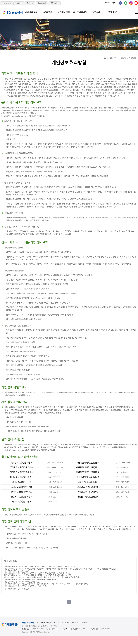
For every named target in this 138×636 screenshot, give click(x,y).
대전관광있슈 (31, 12)
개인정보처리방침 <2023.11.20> (16, 571)
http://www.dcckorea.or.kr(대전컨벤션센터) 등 (24, 116)
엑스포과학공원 (80, 12)
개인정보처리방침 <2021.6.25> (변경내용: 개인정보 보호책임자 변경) (30, 580)
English (114, 3)
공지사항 (30, 3)
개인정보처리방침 (28, 623)
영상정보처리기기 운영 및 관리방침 (74, 623)
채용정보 (19, 3)
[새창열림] (120, 3)
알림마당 (112, 12)
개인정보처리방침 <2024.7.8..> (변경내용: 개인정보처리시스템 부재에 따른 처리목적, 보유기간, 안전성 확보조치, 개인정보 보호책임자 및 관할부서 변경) (60, 569)
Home (107, 3)
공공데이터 (54, 3)
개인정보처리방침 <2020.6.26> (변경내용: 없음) (22, 582)
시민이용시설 (64, 12)
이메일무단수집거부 (48, 623)
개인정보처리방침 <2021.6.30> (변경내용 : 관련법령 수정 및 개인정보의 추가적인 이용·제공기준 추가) (42, 577)
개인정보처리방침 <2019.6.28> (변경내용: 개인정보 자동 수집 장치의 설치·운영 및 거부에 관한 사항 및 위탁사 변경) (46, 584)
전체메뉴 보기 (136, 12)
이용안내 (113, 58)
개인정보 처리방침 (128, 58)
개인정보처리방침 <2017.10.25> (16, 589)
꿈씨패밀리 (42, 3)
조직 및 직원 (6, 3)
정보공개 (96, 12)
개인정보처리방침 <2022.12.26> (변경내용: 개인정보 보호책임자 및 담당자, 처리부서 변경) (38, 575)
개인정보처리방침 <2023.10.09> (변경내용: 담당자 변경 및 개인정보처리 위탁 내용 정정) (37, 573)
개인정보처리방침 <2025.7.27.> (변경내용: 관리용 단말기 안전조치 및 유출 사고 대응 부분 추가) (39, 567)
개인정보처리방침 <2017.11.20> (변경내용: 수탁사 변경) (25, 586)
